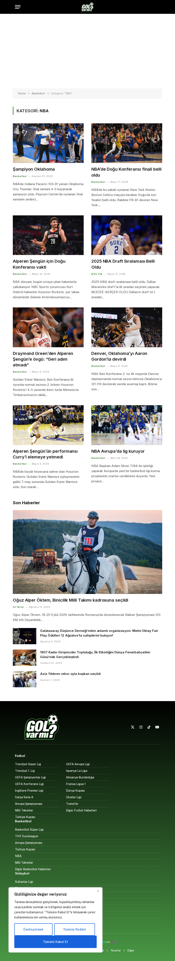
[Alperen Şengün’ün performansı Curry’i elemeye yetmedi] (48, 425)
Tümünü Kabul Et (55, 942)
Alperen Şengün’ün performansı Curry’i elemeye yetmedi (45, 454)
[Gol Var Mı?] (87, 7)
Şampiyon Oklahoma (34, 169)
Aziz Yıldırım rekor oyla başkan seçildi (70, 674)
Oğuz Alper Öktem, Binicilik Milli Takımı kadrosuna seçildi (70, 600)
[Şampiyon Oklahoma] (48, 143)
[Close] (98, 890)
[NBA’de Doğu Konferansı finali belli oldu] (126, 143)
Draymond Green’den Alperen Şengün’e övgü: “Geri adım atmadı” (43, 359)
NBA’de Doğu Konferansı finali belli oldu (126, 172)
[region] (55, 919)
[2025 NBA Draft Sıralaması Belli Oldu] (126, 235)
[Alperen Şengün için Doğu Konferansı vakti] (48, 235)
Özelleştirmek (33, 929)
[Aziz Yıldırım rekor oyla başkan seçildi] (24, 679)
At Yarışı (18, 606)
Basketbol (20, 176)
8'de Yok (97, 273)
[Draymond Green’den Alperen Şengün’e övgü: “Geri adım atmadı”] (48, 327)
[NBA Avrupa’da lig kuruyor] (126, 425)
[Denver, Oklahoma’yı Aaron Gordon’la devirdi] (126, 327)
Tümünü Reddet (74, 929)
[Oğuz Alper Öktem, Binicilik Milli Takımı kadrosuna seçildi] (87, 552)
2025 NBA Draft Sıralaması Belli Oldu (123, 264)
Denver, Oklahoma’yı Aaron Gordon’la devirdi (119, 356)
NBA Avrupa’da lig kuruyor (118, 451)
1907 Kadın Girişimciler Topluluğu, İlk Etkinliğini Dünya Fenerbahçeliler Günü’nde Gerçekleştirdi (95, 654)
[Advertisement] (87, 51)
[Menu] (17, 7)
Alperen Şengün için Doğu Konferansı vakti (39, 264)
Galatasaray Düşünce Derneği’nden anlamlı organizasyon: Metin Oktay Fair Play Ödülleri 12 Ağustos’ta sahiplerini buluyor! (99, 633)
